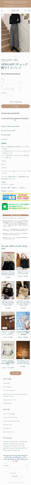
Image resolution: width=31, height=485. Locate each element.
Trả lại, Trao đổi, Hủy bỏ (10, 417)
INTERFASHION (7, 403)
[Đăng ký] (26, 465)
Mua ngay (15, 106)
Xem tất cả (15, 373)
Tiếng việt (14, 476)
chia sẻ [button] (5, 139)
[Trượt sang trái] (12, 57)
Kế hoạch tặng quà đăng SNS (10, 113)
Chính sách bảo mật (9, 390)
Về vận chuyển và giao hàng (11, 421)
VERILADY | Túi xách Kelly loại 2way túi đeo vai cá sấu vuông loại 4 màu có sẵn (23, 303)
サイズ (2, 78)
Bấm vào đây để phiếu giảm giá (10, 73)
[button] (2, 10)
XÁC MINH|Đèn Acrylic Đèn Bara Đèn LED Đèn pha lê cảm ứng (23, 362)
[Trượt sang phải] (19, 57)
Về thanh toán (7, 424)
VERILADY (13, 482)
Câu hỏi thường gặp (9, 413)
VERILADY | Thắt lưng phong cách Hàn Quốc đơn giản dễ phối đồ (7, 273)
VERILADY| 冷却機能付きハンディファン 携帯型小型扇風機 (23, 333)
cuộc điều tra (7, 428)
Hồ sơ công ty (7, 387)
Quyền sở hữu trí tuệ (9, 399)
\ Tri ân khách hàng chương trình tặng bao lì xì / (15, 119)
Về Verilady (6, 383)
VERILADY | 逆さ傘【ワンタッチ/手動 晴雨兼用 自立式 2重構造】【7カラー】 (8, 363)
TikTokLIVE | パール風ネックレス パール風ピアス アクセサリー (8, 333)
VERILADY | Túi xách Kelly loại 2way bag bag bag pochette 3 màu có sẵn (8, 303)
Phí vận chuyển (4, 60)
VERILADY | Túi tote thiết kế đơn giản (23, 272)
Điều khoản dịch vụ (9, 432)
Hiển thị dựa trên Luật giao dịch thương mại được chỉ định (15, 395)
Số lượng (3, 93)
